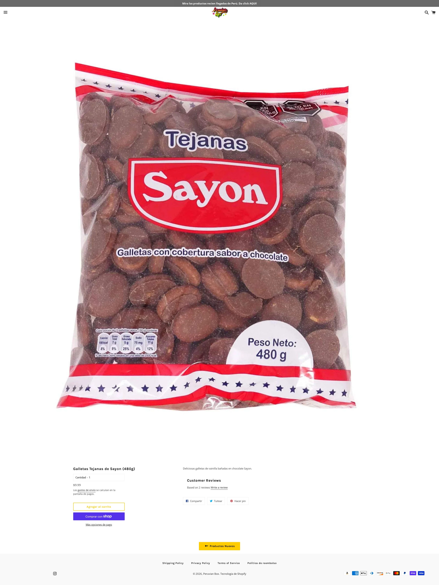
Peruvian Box (211, 573)
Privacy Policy (200, 563)
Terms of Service (229, 563)
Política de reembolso (262, 563)
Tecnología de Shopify (233, 573)
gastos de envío (87, 490)
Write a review (219, 487)
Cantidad (80, 477)
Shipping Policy (172, 563)
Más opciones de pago (99, 524)
